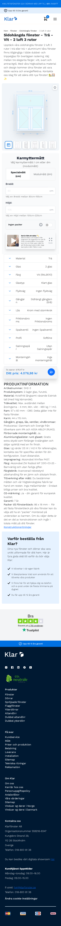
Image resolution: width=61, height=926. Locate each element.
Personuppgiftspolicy (17, 790)
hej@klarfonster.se (25, 887)
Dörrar (9, 698)
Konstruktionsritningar (17, 527)
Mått (7, 740)
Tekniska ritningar (15, 763)
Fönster (13, 31)
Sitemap (10, 759)
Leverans (10, 752)
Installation (12, 755)
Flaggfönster (12, 705)
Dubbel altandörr (15, 717)
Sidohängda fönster (28, 31)
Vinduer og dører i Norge (20, 805)
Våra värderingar (15, 798)
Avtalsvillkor (12, 794)
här (53, 859)
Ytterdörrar (11, 709)
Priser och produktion (18, 744)
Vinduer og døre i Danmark (21, 809)
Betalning (10, 748)
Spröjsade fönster (15, 702)
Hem (6, 31)
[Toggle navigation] (54, 18)
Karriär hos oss (14, 787)
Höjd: (9, 202)
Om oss (9, 783)
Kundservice (12, 737)
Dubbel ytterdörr (15, 720)
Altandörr (11, 713)
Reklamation (12, 767)
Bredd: (10, 183)
